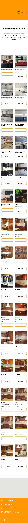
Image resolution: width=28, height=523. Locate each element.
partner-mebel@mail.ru (9, 508)
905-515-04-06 (7, 506)
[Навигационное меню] (2, 12)
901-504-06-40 (7, 504)
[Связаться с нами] (2, 520)
